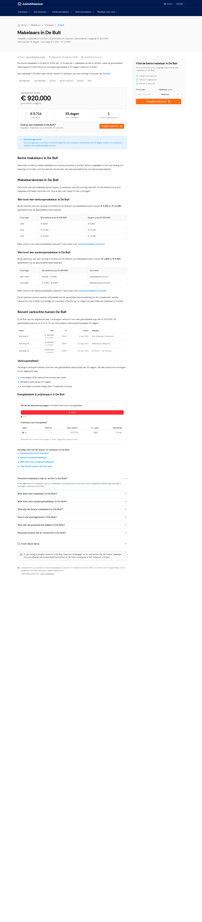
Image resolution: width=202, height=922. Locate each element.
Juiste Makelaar (47, 573)
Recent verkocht (66, 81)
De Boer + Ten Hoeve (102, 351)
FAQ (89, 81)
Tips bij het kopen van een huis (36, 466)
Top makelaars (40, 81)
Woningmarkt (24, 81)
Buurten (80, 81)
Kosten (53, 81)
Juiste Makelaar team (35, 57)
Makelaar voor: (166, 89)
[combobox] (170, 94)
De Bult (106, 73)
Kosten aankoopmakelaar (33, 457)
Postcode (140, 89)
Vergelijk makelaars (110, 126)
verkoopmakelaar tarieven (91, 244)
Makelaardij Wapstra (101, 343)
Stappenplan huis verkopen (34, 453)
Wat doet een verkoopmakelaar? (37, 461)
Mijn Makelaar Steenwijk (102, 336)
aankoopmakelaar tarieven (92, 290)
